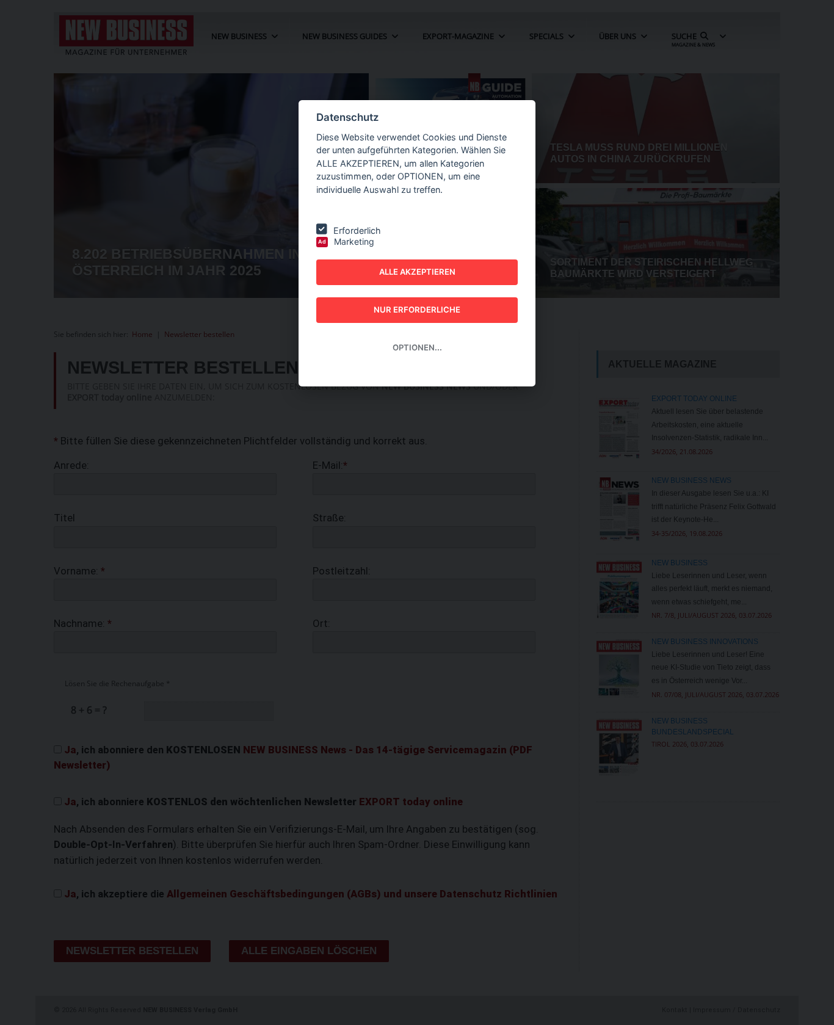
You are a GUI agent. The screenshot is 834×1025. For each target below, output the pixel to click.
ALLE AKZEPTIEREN (417, 272)
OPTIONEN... (417, 347)
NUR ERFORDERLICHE (417, 309)
